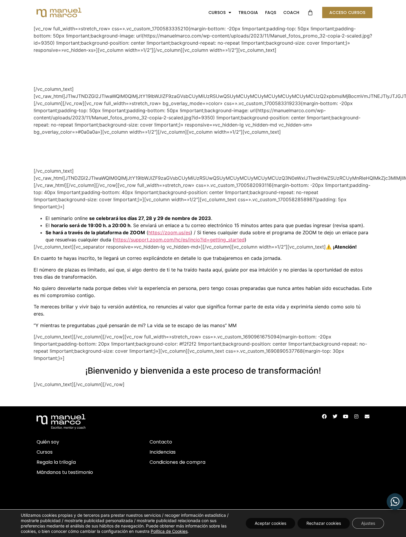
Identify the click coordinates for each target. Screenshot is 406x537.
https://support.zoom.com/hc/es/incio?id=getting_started (179, 240)
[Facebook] (324, 416)
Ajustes (368, 523)
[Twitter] (335, 416)
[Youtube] (345, 416)
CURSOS (217, 12)
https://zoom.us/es (169, 232)
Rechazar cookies (323, 523)
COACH (291, 12)
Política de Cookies (169, 531)
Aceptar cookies (270, 523)
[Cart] (310, 12)
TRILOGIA (248, 12)
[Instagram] (356, 416)
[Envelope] (367, 416)
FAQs (270, 12)
